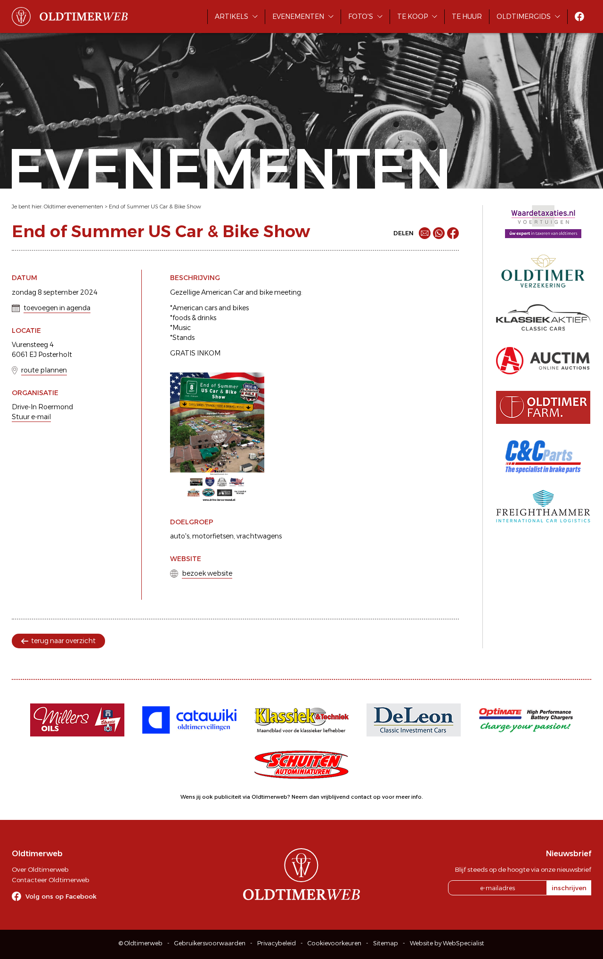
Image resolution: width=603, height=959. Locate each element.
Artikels (231, 16)
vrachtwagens (259, 536)
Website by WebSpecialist (447, 943)
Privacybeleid (276, 943)
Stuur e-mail (31, 417)
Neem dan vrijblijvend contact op (336, 797)
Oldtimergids (524, 16)
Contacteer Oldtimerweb (50, 880)
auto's (179, 536)
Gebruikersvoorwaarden (209, 943)
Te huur (467, 16)
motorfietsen (213, 536)
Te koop (412, 16)
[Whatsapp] (439, 233)
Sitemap (385, 943)
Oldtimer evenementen (73, 206)
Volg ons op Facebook (61, 896)
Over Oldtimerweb (40, 869)
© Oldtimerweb (141, 943)
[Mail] (425, 233)
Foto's (360, 16)
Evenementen (298, 16)
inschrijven (569, 888)
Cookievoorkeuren (334, 943)
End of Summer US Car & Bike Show (155, 206)
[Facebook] (453, 233)
